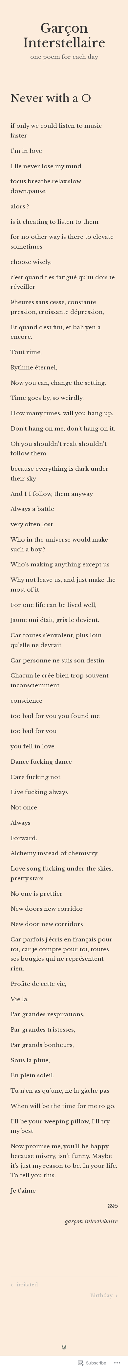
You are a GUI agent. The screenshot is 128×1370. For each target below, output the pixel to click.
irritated (23, 1285)
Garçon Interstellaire (64, 36)
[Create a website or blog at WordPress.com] (64, 1347)
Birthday (101, 1296)
